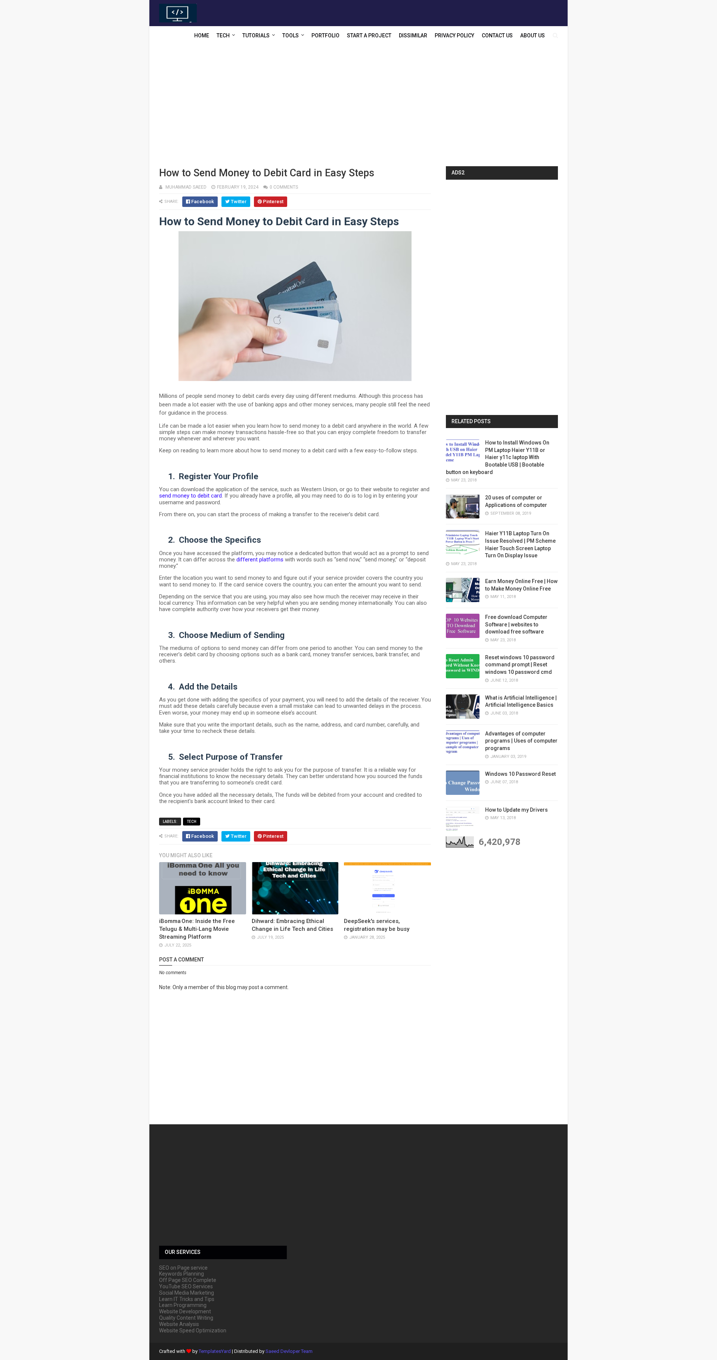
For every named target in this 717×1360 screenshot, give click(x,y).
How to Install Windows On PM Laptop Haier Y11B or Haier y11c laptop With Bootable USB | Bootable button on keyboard (497, 457)
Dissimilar (413, 35)
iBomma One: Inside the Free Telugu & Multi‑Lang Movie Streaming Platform (197, 929)
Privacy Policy (454, 35)
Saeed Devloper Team (289, 1351)
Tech (223, 35)
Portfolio (325, 35)
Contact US (497, 35)
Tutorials (256, 35)
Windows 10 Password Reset (520, 774)
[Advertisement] (358, 106)
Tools (290, 35)
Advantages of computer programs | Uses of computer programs (521, 741)
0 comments (284, 187)
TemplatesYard (215, 1351)
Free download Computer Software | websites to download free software (516, 624)
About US (532, 35)
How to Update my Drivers (516, 810)
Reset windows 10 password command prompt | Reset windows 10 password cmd (520, 664)
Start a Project (369, 35)
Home (201, 35)
